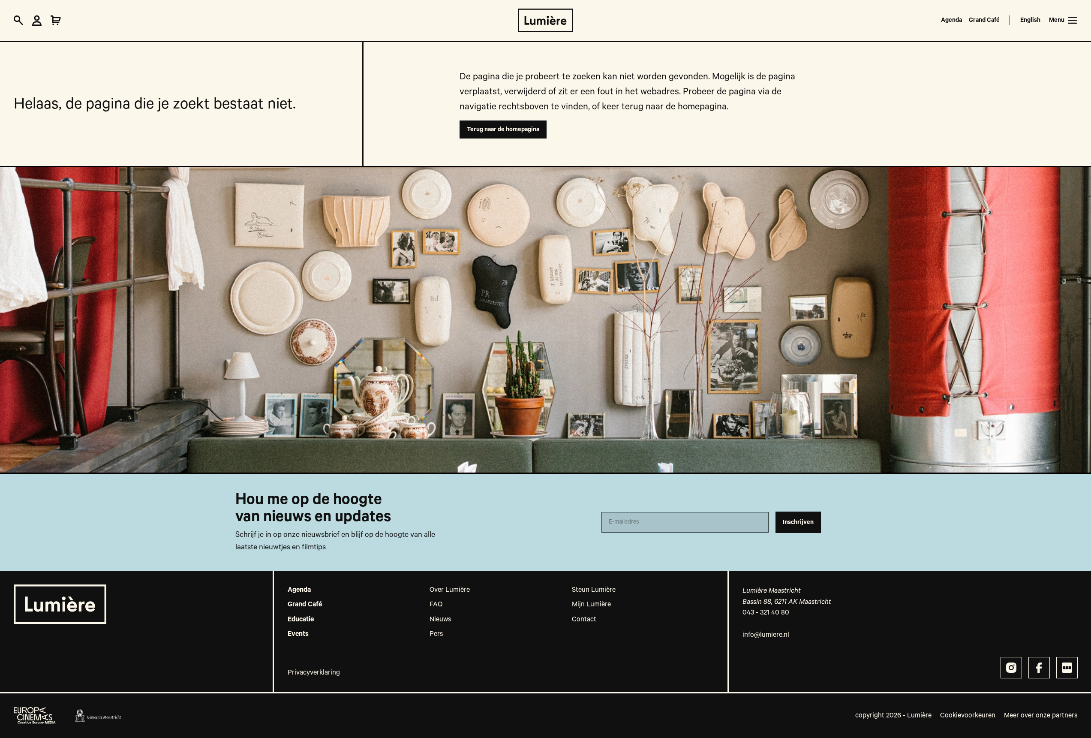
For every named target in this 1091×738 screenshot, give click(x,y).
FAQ (436, 604)
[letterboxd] (1067, 667)
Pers (436, 634)
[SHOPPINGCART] (56, 20)
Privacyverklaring (314, 673)
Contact (584, 620)
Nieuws (440, 620)
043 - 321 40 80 (765, 613)
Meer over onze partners (1040, 716)
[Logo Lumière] (545, 20)
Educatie (301, 620)
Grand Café (984, 20)
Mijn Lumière (591, 604)
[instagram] (1011, 667)
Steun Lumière (594, 590)
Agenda (951, 20)
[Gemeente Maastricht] (98, 715)
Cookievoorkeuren (967, 716)
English (1030, 20)
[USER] (37, 20)
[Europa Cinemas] (35, 715)
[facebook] (1039, 667)
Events (298, 634)
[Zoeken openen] (18, 20)
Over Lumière (450, 590)
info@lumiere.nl (765, 635)
